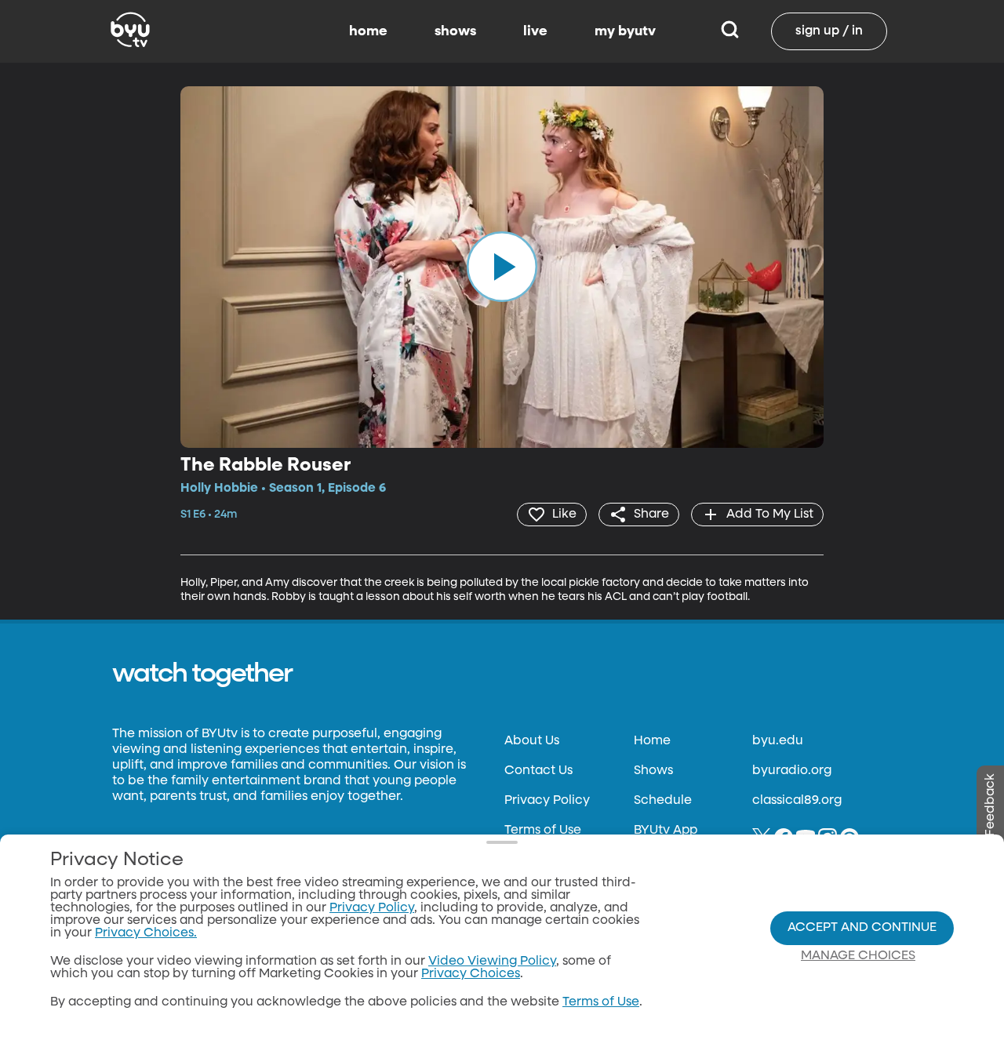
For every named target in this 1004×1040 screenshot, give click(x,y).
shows (455, 31)
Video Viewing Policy (492, 961)
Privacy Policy (547, 801)
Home (652, 741)
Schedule (663, 801)
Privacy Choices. (146, 933)
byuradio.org (791, 771)
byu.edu (777, 741)
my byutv (625, 31)
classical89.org (797, 801)
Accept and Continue (862, 928)
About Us (531, 741)
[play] (502, 266)
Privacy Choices (470, 974)
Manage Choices (858, 956)
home (368, 31)
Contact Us (538, 771)
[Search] (730, 31)
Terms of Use (542, 830)
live (535, 31)
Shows (653, 771)
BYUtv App (665, 830)
